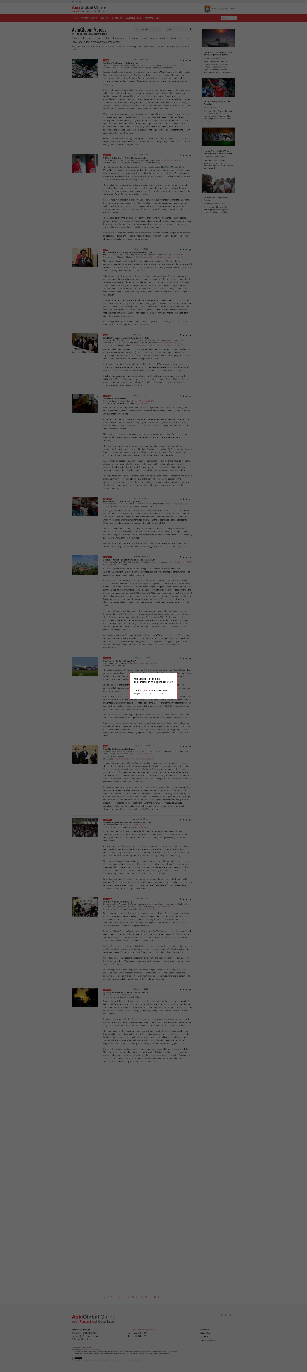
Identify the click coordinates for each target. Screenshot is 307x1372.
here (145, 690)
